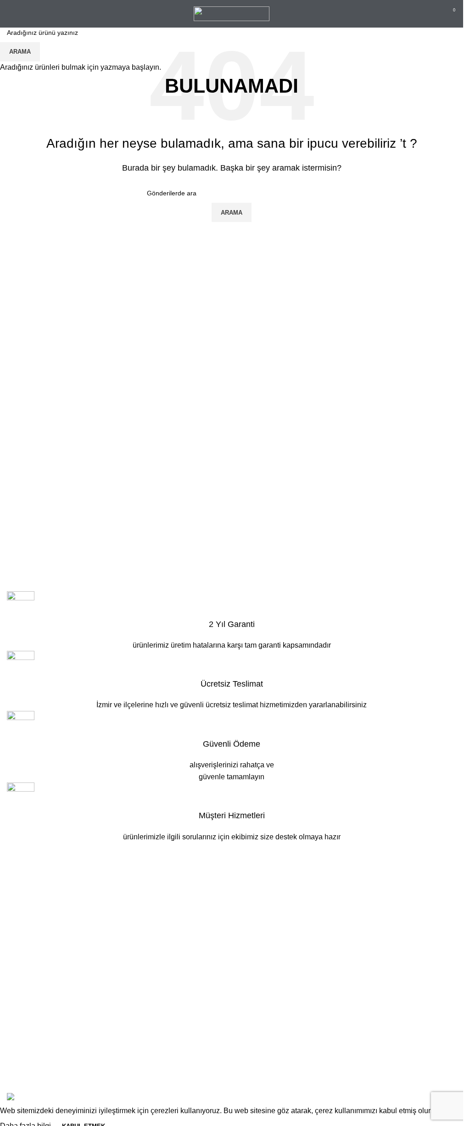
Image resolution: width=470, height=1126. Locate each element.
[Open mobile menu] (10, 14)
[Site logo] (231, 13)
